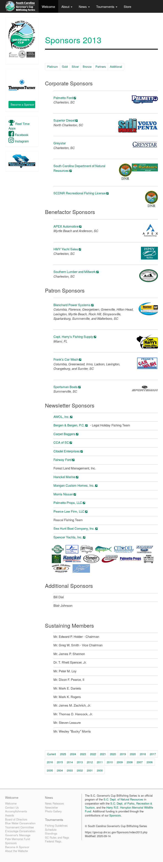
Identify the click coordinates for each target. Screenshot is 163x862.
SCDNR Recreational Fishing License (79, 193)
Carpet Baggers (64, 434)
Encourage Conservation (20, 831)
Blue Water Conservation (20, 823)
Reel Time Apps (19, 125)
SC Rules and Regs (57, 837)
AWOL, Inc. (61, 416)
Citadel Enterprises (66, 451)
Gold (65, 67)
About (65, 6)
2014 (70, 762)
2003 (70, 770)
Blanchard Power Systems (72, 305)
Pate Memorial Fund (17, 839)
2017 (153, 754)
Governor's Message (17, 835)
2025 (63, 754)
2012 (90, 762)
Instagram (21, 141)
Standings (51, 833)
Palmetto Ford (63, 97)
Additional (116, 67)
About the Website (16, 851)
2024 (73, 754)
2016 (50, 762)
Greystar (59, 143)
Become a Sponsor (22, 104)
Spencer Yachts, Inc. (67, 537)
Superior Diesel (64, 120)
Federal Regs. (53, 841)
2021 (103, 754)
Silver (75, 67)
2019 (123, 754)
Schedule (50, 830)
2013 (80, 762)
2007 (140, 762)
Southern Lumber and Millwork (74, 271)
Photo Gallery (53, 811)
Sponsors (11, 843)
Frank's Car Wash (65, 359)
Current (51, 754)
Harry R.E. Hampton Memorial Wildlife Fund (119, 809)
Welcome (48, 6)
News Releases (54, 803)
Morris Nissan (63, 494)
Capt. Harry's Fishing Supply (73, 336)
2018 (143, 754)
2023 (83, 754)
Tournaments (105, 6)
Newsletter (51, 807)
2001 (90, 770)
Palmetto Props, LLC (67, 502)
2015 (60, 762)
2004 (60, 770)
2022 (93, 754)
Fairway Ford (62, 459)
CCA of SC (61, 442)
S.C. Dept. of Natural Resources (123, 799)
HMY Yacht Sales (65, 249)
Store (127, 6)
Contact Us (12, 807)
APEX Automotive (66, 226)
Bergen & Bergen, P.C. (69, 425)
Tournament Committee (19, 827)
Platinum (52, 67)
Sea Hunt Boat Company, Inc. (74, 528)
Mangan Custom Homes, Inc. (73, 485)
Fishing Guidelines (56, 825)
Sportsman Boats (65, 386)
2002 (80, 770)
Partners (101, 67)
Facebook (21, 134)
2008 (130, 762)
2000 (100, 770)
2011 (100, 762)
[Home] (20, 6)
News (83, 6)
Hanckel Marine (64, 477)
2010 (110, 762)
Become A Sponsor (17, 847)
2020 (113, 754)
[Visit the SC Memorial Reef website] (21, 161)
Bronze (87, 67)
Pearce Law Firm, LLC (68, 511)
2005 (50, 770)
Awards (9, 815)
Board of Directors (16, 819)
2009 (120, 762)
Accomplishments (16, 811)
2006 (150, 762)
